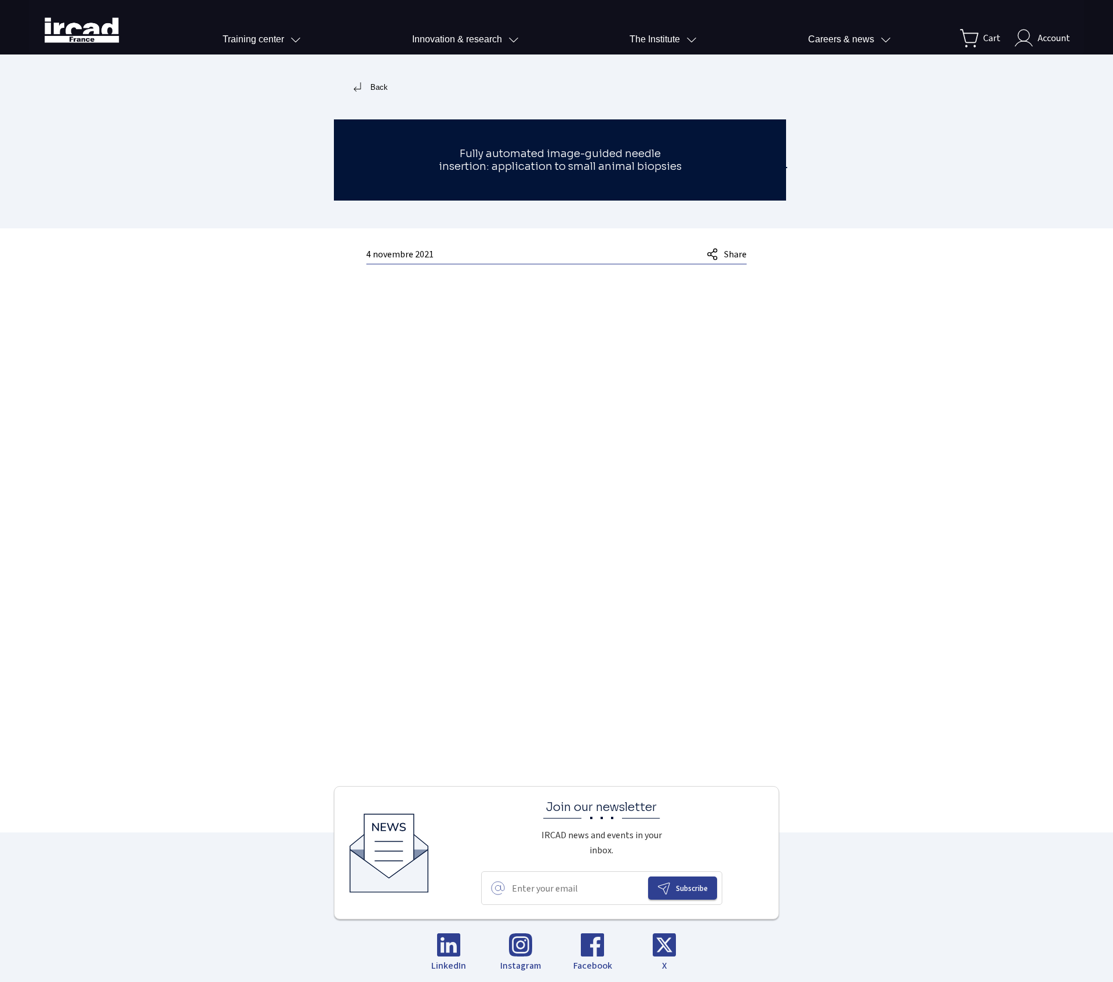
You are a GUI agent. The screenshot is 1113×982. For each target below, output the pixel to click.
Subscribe (692, 888)
